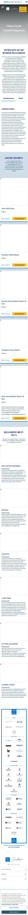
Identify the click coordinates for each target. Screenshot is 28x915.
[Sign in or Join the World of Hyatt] (26, 2)
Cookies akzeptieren (14, 912)
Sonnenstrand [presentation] (8, 98)
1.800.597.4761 (15, 864)
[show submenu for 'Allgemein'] (25, 874)
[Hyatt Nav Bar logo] (13, 2)
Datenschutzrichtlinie (6, 904)
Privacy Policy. (15, 904)
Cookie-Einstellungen (14, 907)
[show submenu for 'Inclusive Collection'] (25, 869)
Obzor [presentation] (21, 98)
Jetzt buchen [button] (23, 9)
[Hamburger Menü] (3, 9)
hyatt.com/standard (14, 847)
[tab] (8, 98)
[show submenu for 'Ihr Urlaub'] (25, 879)
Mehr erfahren (6, 218)
